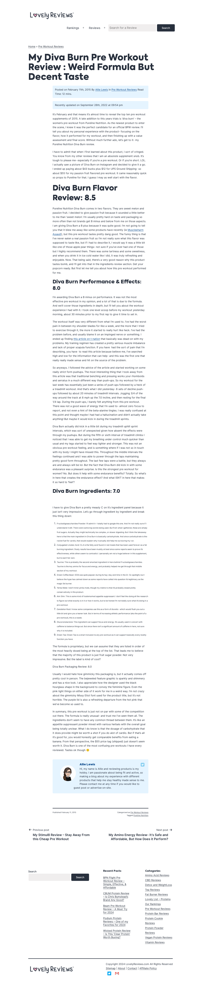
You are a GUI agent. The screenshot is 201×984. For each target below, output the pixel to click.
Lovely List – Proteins (158, 899)
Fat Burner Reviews (156, 894)
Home (31, 46)
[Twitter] (142, 765)
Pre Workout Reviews (51, 46)
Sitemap (111, 968)
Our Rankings (153, 904)
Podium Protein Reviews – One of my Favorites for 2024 (115, 921)
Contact (132, 968)
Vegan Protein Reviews (158, 937)
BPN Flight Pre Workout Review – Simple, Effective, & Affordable (114, 882)
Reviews (94, 28)
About (121, 968)
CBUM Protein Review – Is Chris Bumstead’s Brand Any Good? (116, 897)
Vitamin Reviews (155, 942)
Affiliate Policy (148, 968)
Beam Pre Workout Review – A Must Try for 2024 (115, 909)
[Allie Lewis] (68, 772)
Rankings (73, 28)
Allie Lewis (101, 89)
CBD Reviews (153, 880)
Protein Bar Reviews (157, 913)
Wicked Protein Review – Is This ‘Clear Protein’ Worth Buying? (116, 934)
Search (32, 871)
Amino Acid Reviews (157, 875)
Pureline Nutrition (140, 815)
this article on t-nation (86, 338)
